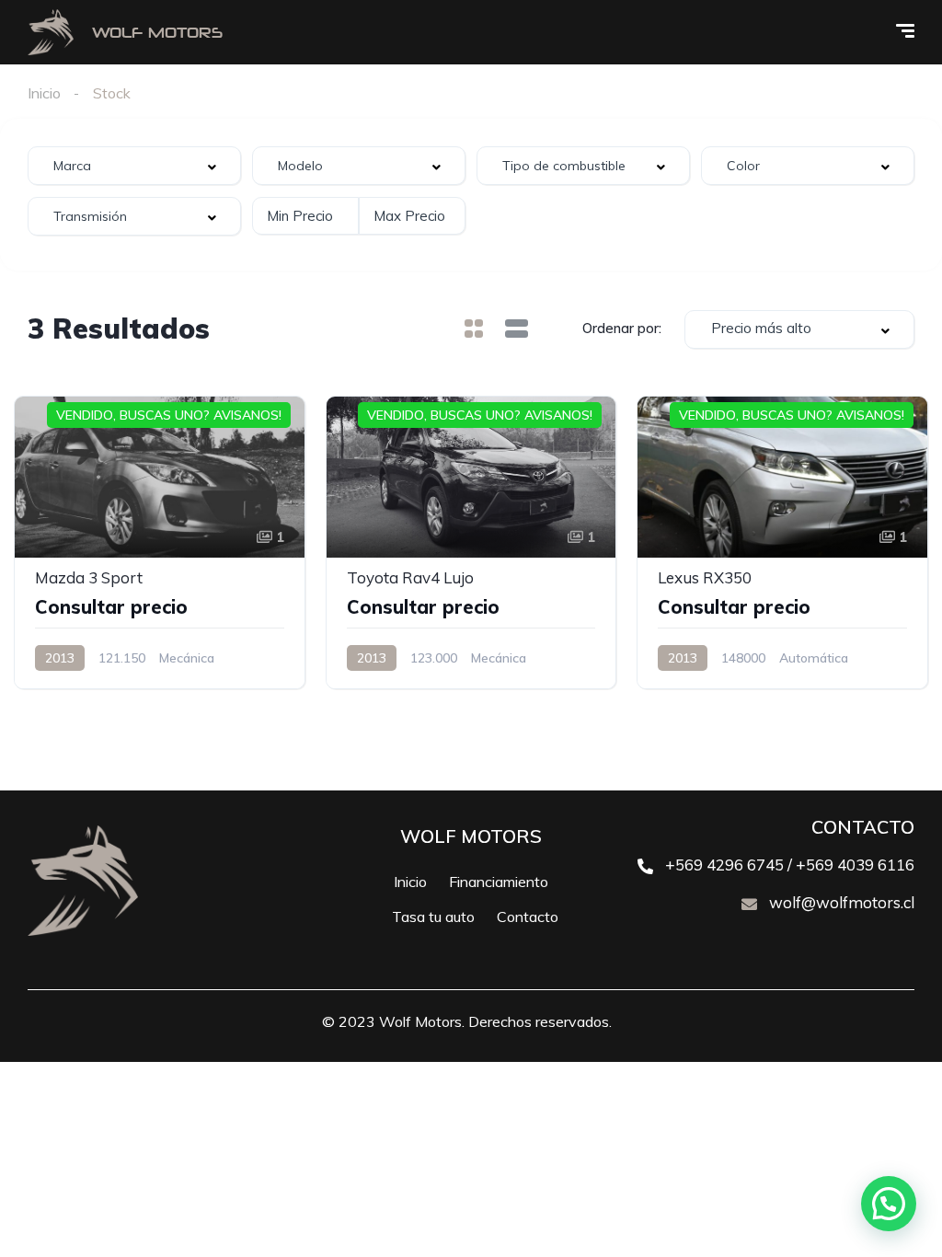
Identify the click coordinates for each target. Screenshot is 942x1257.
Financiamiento (498, 881)
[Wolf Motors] (51, 32)
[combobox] (134, 165)
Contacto (527, 916)
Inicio (44, 93)
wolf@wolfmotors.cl (839, 902)
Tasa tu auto (433, 916)
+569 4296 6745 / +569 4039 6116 (787, 864)
